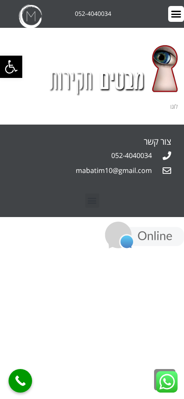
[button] (92, 201)
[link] (11, 67)
